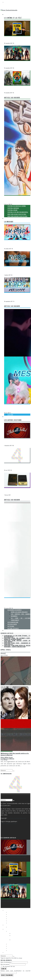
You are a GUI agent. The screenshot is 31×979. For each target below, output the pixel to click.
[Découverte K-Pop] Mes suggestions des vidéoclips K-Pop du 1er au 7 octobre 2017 (17, 243)
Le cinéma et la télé (11, 14)
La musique (8, 218)
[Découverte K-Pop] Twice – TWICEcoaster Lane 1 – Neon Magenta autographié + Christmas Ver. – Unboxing (17, 601)
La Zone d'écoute (8, 493)
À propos (7, 630)
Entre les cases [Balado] (19, 612)
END (5, 444)
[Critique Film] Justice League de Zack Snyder (16, 63)
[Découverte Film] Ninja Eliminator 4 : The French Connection (16, 198)
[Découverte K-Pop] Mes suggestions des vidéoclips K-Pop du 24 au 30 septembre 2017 (17, 269)
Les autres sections (11, 417)
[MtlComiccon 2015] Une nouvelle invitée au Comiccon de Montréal (15, 754)
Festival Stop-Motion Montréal (18, 212)
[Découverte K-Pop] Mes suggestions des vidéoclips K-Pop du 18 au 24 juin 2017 (17, 407)
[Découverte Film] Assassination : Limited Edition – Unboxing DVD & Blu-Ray (17, 490)
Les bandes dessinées (14, 610)
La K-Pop (6, 247)
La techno (11, 626)
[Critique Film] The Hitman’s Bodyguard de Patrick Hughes (16, 38)
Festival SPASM (12, 210)
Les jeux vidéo (12, 624)
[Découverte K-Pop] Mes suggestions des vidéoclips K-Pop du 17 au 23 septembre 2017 (17, 296)
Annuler (3, 977)
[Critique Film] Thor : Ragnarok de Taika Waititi (16, 88)
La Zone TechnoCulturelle (17, 818)
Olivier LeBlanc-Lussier (10, 201)
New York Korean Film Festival (17, 216)
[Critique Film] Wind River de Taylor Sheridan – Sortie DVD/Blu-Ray (17, 646)
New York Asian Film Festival (17, 214)
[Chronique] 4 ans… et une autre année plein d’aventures (16, 465)
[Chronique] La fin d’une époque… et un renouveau (16, 441)
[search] (13, 800)
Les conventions (13, 622)
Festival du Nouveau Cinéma (17, 206)
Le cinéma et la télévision (11, 42)
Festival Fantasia (13, 208)
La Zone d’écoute (13, 628)
